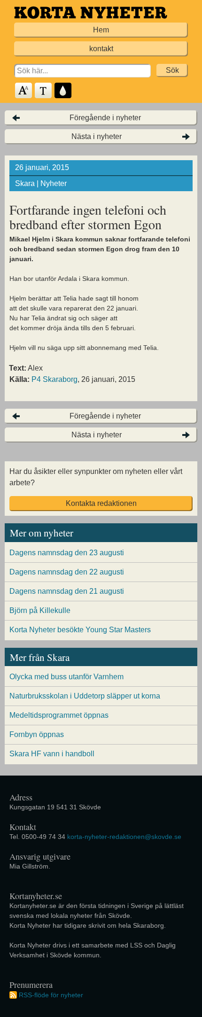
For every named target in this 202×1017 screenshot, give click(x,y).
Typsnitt (44, 91)
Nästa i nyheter (96, 136)
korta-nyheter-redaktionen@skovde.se (124, 836)
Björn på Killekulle (39, 610)
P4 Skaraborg (54, 379)
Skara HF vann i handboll (51, 754)
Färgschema (63, 91)
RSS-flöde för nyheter (51, 995)
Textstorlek (24, 91)
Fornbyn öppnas (36, 734)
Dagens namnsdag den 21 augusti (66, 591)
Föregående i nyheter (105, 118)
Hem (101, 30)
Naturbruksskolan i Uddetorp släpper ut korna (84, 696)
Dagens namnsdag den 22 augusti (66, 572)
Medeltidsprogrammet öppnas (59, 715)
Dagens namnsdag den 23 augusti (66, 553)
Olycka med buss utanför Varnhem (66, 677)
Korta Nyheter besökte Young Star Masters (80, 630)
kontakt (101, 49)
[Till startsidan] (90, 12)
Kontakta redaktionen (101, 503)
